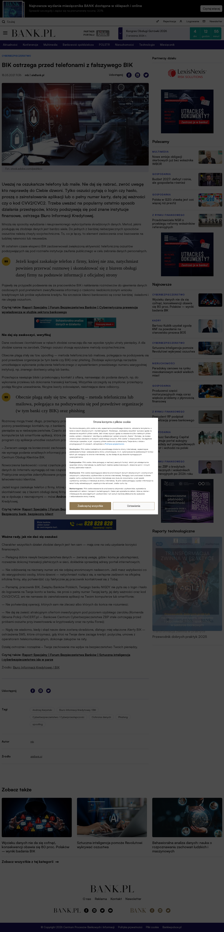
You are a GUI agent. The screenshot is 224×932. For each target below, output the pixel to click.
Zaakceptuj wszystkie (90, 506)
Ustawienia (133, 506)
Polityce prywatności (114, 444)
